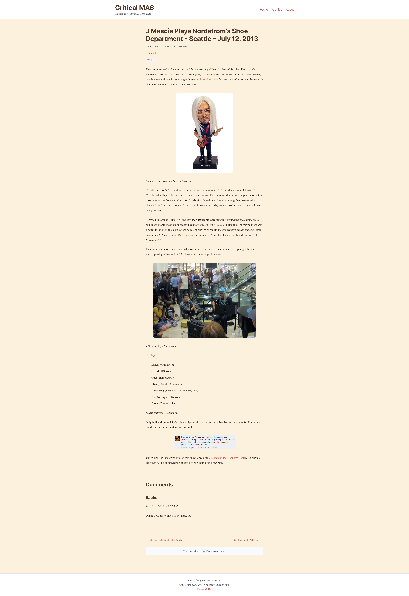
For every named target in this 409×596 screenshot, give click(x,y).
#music (150, 59)
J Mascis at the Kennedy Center (227, 458)
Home (264, 9)
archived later (204, 79)
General (152, 53)
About (290, 9)
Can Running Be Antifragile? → (248, 539)
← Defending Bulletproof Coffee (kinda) (164, 539)
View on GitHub (204, 589)
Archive (277, 9)
